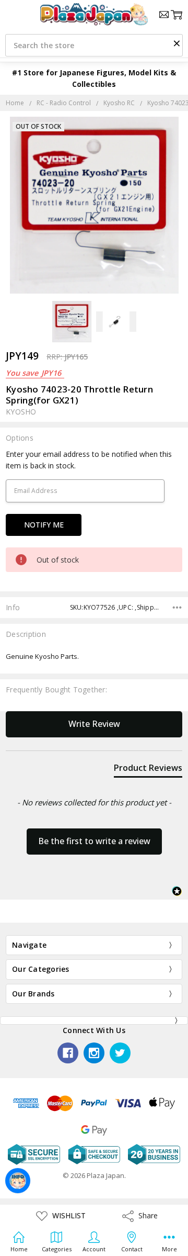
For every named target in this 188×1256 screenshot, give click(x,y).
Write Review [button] (94, 724)
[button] (176, 43)
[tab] (148, 770)
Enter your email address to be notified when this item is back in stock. (89, 459)
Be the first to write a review (94, 841)
